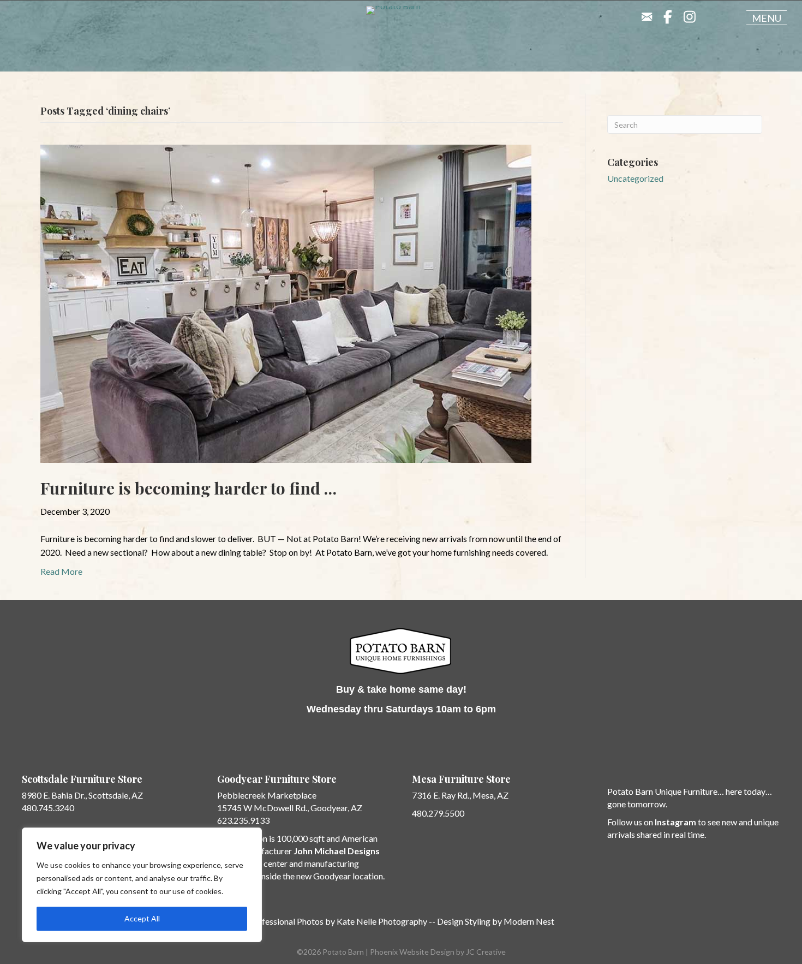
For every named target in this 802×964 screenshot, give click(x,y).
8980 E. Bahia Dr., (54, 795)
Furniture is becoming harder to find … (188, 488)
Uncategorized (635, 178)
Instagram (675, 822)
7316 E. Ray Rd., (442, 795)
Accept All (142, 918)
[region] (142, 885)
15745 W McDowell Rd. (262, 807)
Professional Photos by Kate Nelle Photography (337, 921)
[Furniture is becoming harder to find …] (285, 302)
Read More (61, 571)
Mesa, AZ (490, 795)
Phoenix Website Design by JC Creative (438, 951)
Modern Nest (529, 921)
